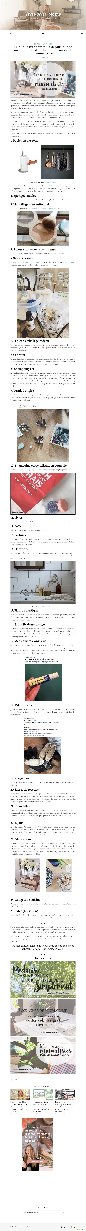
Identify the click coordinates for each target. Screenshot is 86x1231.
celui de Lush (58, 376)
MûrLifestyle (48, 607)
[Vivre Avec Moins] (43, 15)
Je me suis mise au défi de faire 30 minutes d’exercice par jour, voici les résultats (41, 1107)
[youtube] (65, 1227)
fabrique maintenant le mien (26, 262)
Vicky (15, 1080)
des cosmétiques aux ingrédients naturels (45, 209)
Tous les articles (43, 44)
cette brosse (22, 200)
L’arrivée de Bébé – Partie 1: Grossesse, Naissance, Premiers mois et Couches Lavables (19, 1107)
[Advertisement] (37, 1189)
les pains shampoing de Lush (29, 470)
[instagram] (68, 1227)
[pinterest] (72, 1227)
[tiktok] (75, 1227)
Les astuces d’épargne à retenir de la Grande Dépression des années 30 (64, 1107)
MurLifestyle (51, 183)
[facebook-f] (61, 1227)
